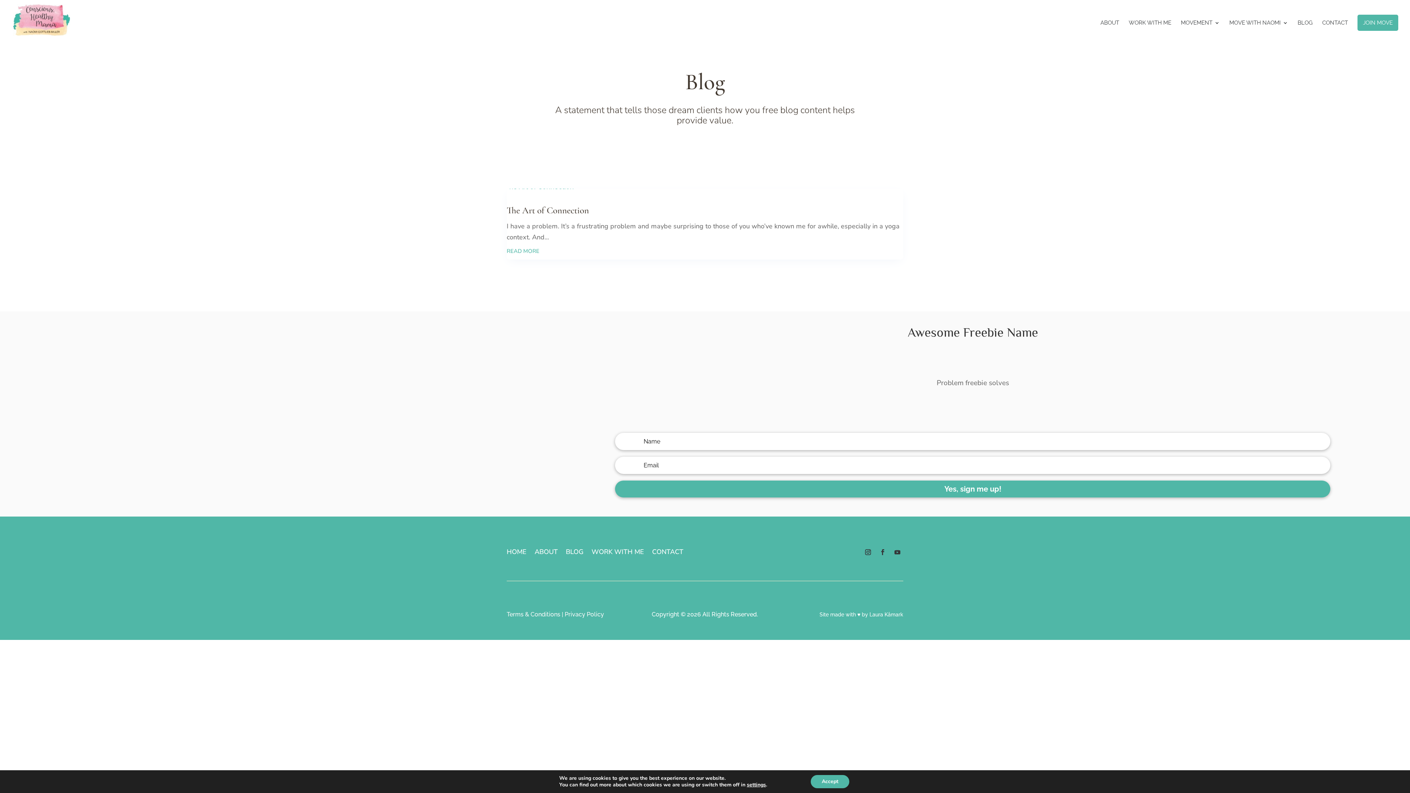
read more (523, 251)
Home (517, 552)
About (1109, 23)
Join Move (1378, 22)
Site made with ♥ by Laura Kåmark (861, 615)
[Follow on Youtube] (897, 552)
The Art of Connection (548, 210)
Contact (1335, 23)
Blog (1305, 23)
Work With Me (1150, 23)
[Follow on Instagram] (868, 552)
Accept (830, 781)
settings (756, 785)
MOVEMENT (1196, 23)
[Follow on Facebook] (883, 552)
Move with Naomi (1255, 23)
